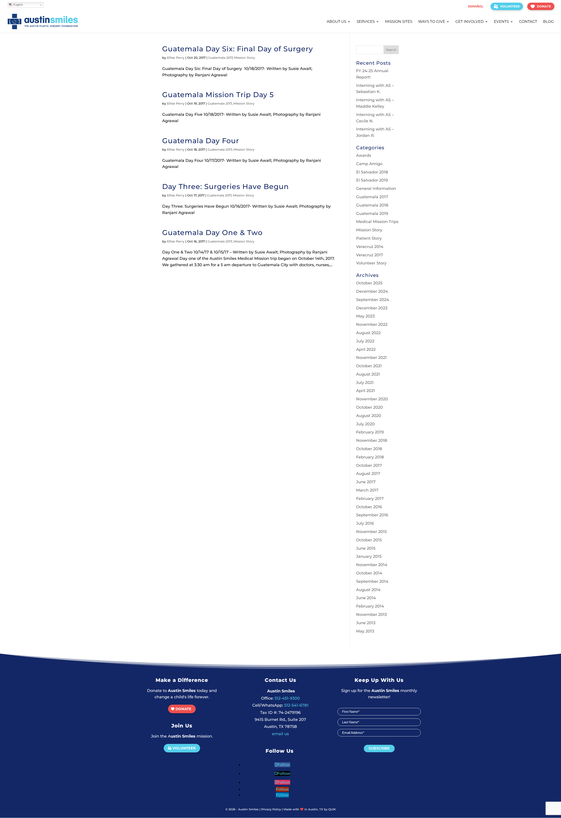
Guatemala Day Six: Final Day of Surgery (238, 49)
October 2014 (369, 573)
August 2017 (368, 473)
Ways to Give (431, 22)
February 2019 (370, 432)
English (17, 4)
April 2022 (366, 349)
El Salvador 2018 (372, 172)
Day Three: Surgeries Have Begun (225, 186)
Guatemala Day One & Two (212, 232)
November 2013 (371, 614)
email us (280, 733)
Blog (548, 22)
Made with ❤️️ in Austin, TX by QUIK (310, 809)
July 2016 (365, 523)
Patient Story (369, 238)
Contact (528, 22)
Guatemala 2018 (372, 205)
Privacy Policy (271, 809)
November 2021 (371, 357)
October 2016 (369, 506)
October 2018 (369, 448)
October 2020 (369, 407)
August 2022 (368, 332)
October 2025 (369, 283)
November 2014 (371, 564)
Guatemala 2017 (220, 58)
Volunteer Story (371, 263)
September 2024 (372, 299)
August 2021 (368, 374)
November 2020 (372, 399)
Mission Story (244, 58)
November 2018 (371, 440)
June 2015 (365, 548)
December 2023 (371, 308)
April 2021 (365, 390)
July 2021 (365, 382)
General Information (376, 188)
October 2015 (369, 540)
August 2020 (368, 415)
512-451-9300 (280, 698)
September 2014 (372, 581)
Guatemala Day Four (200, 140)
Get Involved (469, 22)
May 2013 (365, 631)
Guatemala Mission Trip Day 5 (218, 94)
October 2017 (369, 465)
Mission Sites (398, 22)
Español (475, 6)
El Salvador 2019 (372, 180)
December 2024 (372, 291)
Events (501, 22)
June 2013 (365, 622)
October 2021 (369, 366)
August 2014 (368, 589)
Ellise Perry (176, 58)
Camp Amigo (369, 163)
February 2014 (370, 606)
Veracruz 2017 (369, 255)
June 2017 (366, 481)
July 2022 (365, 341)
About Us (336, 22)
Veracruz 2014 (369, 246)
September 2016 (372, 515)
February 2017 (370, 498)
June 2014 (366, 597)
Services (366, 22)
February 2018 (370, 457)
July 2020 (365, 424)
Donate (544, 6)
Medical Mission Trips (377, 221)
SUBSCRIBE (379, 748)
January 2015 (369, 556)
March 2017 (367, 490)
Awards (363, 155)
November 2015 (371, 531)
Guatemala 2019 (372, 213)
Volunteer (510, 6)
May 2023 (365, 316)
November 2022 (371, 324)
